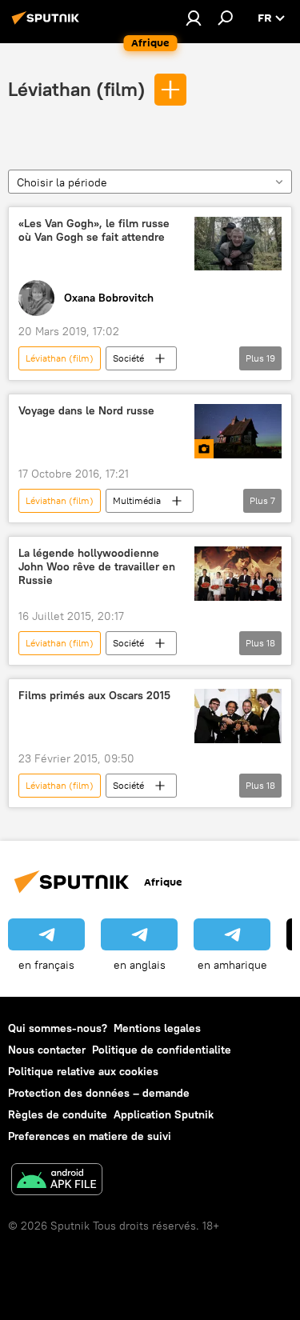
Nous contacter (47, 1049)
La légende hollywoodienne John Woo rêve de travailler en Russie (96, 566)
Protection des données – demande (99, 1093)
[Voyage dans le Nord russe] (238, 431)
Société (128, 358)
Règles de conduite (57, 1114)
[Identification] (194, 18)
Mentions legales (157, 1028)
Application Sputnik (164, 1114)
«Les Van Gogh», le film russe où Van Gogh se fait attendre (94, 230)
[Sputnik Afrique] (48, 24)
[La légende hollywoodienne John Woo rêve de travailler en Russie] (238, 573)
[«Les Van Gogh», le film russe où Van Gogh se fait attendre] (238, 244)
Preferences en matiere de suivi (89, 1136)
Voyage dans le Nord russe (86, 411)
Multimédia (137, 500)
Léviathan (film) (77, 89)
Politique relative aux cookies (83, 1071)
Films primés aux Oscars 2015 (94, 695)
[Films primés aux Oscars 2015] (238, 716)
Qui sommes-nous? (57, 1028)
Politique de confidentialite (161, 1049)
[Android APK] (56, 1181)
